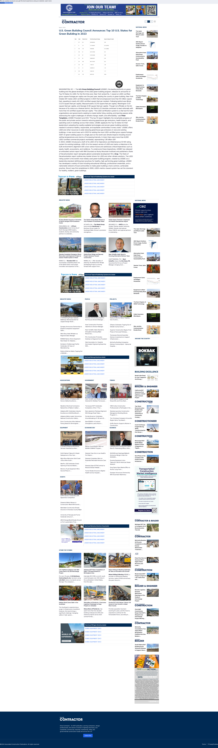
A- (146, 21)
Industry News (64, 200)
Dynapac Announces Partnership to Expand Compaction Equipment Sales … (71, 328)
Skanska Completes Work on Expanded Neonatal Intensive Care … (95, 460)
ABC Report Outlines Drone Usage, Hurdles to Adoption (140, 242)
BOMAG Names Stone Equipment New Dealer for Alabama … (70, 340)
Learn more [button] (48, 1)
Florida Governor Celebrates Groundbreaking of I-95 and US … (95, 417)
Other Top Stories (65, 550)
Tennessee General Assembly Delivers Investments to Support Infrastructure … (120, 337)
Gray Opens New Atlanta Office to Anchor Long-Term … (120, 468)
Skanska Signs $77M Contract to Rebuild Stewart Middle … (95, 466)
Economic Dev (90, 428)
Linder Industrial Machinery (94, 180)
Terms (204, 744)
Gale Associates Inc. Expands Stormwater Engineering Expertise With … (95, 344)
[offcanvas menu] (154, 21)
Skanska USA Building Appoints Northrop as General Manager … (95, 319)
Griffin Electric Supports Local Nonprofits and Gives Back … (119, 400)
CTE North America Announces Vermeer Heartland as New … (69, 447)
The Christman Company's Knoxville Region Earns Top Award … (121, 419)
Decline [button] (2, 3)
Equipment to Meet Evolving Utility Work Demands (140, 291)
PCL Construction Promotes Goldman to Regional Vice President (96, 338)
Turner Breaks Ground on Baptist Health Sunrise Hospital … (95, 472)
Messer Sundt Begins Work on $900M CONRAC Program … (94, 447)
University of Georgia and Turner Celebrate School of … (70, 516)
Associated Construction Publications (16, 744)
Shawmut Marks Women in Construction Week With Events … (70, 503)
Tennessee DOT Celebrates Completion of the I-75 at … (93, 407)
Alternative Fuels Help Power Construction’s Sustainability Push (141, 56)
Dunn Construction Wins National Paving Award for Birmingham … (70, 422)
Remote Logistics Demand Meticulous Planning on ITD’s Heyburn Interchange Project (140, 595)
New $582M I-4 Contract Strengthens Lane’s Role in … (94, 422)
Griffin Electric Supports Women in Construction (120, 424)
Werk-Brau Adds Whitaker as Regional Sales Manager (69, 334)
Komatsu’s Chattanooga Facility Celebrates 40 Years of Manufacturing (69, 346)
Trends (112, 380)
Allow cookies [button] (9, 3)
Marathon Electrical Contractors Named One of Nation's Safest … (70, 407)
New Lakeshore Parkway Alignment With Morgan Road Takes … (96, 412)
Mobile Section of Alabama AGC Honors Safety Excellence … (69, 400)
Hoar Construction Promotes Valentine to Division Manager (94, 325)
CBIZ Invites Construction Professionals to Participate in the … (121, 407)
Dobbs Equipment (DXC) (93, 628)
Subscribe (88, 735)
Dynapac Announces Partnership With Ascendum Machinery (120, 473)
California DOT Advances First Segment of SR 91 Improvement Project (140, 394)
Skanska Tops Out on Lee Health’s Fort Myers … (95, 454)
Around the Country (142, 338)
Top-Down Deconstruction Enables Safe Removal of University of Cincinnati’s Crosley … (139, 411)
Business (113, 428)
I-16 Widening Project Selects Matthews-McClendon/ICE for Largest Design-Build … (69, 319)
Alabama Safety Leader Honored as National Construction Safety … (71, 417)
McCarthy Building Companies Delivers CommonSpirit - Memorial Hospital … (120, 344)
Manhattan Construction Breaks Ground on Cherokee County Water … (71, 509)
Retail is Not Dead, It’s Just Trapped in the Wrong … (140, 377)
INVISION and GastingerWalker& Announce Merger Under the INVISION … (119, 455)
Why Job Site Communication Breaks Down (140, 119)
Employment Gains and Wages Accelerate (141, 76)
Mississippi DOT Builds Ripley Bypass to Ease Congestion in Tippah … (140, 444)
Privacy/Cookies (213, 744)
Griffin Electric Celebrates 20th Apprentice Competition (69, 496)
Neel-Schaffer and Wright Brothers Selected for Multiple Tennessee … (95, 400)
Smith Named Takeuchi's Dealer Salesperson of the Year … (70, 454)
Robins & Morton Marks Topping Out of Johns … (119, 319)
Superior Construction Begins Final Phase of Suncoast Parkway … (120, 331)
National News (141, 27)
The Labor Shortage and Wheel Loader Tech (139, 230)
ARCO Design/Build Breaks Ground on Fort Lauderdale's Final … (70, 521)
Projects (113, 299)
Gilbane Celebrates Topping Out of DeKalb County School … (120, 325)
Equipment (64, 428)
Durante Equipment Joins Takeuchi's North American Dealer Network (120, 462)
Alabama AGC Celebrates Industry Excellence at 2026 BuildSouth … (70, 412)
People (87, 299)
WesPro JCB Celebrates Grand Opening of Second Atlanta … (69, 464)
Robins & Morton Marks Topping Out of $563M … (71, 352)
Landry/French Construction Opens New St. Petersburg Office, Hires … (120, 447)
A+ (151, 21)
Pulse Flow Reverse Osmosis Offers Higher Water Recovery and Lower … (140, 561)
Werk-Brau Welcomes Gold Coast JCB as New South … (70, 459)
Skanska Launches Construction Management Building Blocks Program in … (119, 413)
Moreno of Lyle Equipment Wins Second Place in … (70, 470)
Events (62, 477)
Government (89, 380)
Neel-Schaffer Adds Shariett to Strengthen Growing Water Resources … (94, 331)
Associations (65, 380)
